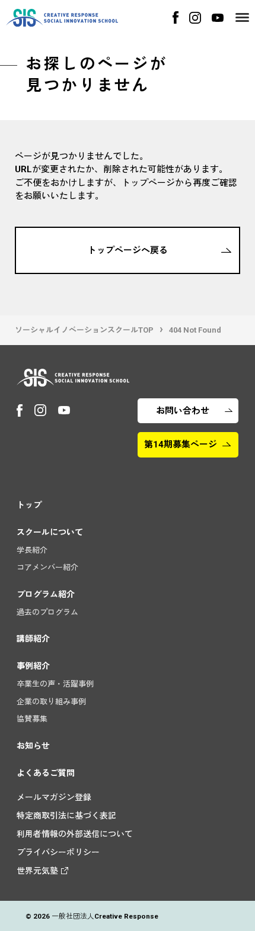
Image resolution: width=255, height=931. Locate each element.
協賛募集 (32, 718)
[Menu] (242, 17)
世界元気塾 (37, 870)
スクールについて (50, 532)
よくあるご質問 (46, 773)
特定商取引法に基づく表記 (66, 815)
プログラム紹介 (46, 594)
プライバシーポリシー (58, 852)
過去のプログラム (47, 612)
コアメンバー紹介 (47, 567)
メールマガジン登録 (54, 797)
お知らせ (33, 745)
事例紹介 (33, 666)
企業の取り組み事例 (51, 701)
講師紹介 (33, 638)
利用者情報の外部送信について (75, 834)
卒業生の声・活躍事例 (55, 683)
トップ (29, 505)
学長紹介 (32, 550)
